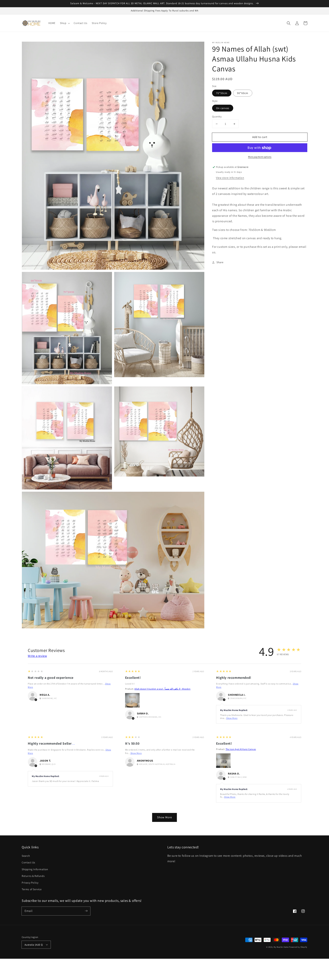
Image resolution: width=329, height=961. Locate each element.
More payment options (260, 156)
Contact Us (28, 862)
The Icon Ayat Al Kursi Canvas (241, 749)
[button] (288, 23)
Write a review (37, 656)
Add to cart (259, 137)
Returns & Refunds (33, 876)
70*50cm (221, 93)
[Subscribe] (86, 911)
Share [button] (220, 262)
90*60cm (242, 93)
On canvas (222, 108)
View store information (230, 178)
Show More (231, 718)
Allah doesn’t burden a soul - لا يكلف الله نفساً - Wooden (162, 688)
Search (26, 855)
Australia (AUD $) (34, 944)
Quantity (217, 116)
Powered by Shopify (298, 947)
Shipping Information (35, 869)
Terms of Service (32, 889)
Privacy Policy (30, 882)
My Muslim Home (281, 947)
